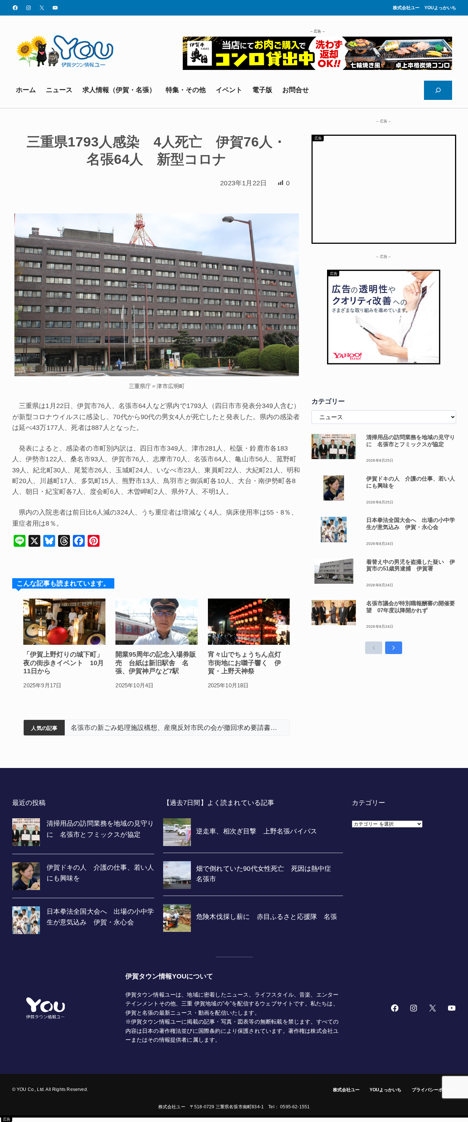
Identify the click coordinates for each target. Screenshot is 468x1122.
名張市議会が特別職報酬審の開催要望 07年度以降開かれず (410, 606)
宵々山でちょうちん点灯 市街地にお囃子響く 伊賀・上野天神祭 (248, 663)
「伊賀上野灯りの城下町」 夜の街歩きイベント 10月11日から (64, 663)
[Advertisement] (384, 187)
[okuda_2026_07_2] (317, 67)
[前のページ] (373, 647)
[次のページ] (393, 647)
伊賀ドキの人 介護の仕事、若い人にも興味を (410, 482)
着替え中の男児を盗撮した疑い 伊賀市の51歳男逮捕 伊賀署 (410, 565)
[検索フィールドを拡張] (438, 90)
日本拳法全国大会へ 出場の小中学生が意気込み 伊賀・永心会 (410, 523)
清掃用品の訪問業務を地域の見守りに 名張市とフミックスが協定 (410, 440)
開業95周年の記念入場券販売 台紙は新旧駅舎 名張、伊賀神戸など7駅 (155, 663)
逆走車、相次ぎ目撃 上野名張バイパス (273, 727)
